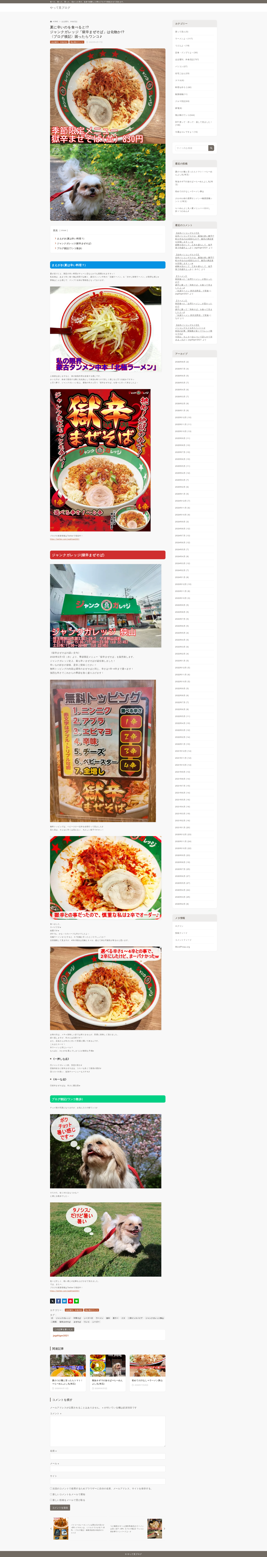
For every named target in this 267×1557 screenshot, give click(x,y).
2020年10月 (183, 848)
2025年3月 (182, 479)
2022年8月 (182, 695)
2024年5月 (182, 549)
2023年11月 (182, 591)
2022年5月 (182, 716)
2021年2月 (182, 820)
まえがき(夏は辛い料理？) (70, 238)
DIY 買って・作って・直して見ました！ (193, 123)
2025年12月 (183, 417)
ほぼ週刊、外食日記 (69, 21)
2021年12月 (183, 751)
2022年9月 (182, 688)
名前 (53, 1450)
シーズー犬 (88, 1318)
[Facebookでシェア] (58, 1301)
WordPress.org (182, 946)
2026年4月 (182, 389)
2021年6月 (182, 792)
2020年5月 (182, 883)
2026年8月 (182, 361)
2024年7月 (182, 535)
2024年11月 (182, 507)
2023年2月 (182, 653)
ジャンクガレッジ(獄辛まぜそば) (74, 243)
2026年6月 (182, 375)
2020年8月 (182, 862)
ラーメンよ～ (184, 38)
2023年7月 (182, 618)
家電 (178, 108)
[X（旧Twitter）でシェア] (52, 1301)
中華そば (77, 1318)
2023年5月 (182, 632)
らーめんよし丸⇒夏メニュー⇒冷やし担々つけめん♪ (192, 209)
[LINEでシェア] (76, 1301)
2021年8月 (182, 778)
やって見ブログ (60, 7)
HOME (55, 21)
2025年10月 (183, 431)
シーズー (96, 1321)
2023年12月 (183, 584)
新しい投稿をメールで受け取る (69, 1500)
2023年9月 (182, 605)
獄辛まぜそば (65, 1321)
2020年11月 (183, 841)
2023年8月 (182, 612)
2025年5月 (182, 466)
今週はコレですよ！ (186, 131)
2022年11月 (182, 674)
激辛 (108, 1318)
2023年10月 (182, 598)
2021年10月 (183, 764)
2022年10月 (182, 681)
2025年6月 (182, 459)
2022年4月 (182, 723)
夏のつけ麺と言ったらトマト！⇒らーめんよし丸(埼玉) (193, 173)
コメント (55, 1413)
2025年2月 (182, 486)
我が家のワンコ (77, 42)
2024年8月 (182, 528)
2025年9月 (182, 438)
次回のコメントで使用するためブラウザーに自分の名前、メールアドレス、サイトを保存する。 (103, 1488)
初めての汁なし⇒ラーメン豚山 (189, 191)
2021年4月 (182, 806)
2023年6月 (182, 625)
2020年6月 (182, 876)
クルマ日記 (182, 101)
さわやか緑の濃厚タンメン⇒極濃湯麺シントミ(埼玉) (193, 200)
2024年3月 (182, 563)
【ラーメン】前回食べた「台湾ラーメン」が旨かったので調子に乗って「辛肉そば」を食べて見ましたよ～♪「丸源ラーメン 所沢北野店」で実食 (193, 283)
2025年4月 (182, 473)
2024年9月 (182, 521)
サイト (53, 1475)
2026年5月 (182, 382)
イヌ (123, 1318)
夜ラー (115, 1318)
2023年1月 (182, 660)
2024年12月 (182, 500)
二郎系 (54, 1321)
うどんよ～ (182, 45)
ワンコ (86, 1321)
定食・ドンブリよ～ (186, 52)
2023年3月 (182, 646)
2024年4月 (182, 556)
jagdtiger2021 (61, 1335)
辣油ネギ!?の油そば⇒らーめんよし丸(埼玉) (194, 183)
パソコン (181, 66)
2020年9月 (182, 855)
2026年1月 (182, 410)
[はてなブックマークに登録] (64, 1301)
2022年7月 (182, 702)
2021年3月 (182, 813)
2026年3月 (182, 396)
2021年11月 (183, 757)
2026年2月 (182, 403)
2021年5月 (182, 799)
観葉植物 (181, 94)
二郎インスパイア (135, 1318)
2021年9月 (182, 771)
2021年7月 (182, 785)
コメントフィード (183, 939)
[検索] (211, 148)
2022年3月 (182, 730)
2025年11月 (183, 424)
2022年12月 (182, 667)
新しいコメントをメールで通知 (69, 1494)
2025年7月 (182, 452)
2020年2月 (182, 903)
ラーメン (99, 1318)
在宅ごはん (182, 73)
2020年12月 (183, 834)
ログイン (179, 926)
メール (54, 1463)
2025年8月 (182, 445)
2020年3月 (182, 896)
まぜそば (77, 1321)
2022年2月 (182, 737)
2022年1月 (182, 744)
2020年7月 (182, 869)
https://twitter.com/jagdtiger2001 (64, 539)
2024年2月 (182, 570)
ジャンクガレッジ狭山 (155, 1318)
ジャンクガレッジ (63, 1318)
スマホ (179, 80)
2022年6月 (182, 709)
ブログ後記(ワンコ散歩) (69, 248)
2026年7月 (182, 368)
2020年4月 (182, 890)
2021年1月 (182, 827)
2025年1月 (182, 493)
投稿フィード (181, 932)
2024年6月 (182, 542)
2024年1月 (182, 577)
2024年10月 (182, 514)
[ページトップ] (260, 1550)
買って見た (181, 31)
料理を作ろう (183, 87)
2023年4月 (182, 639)
